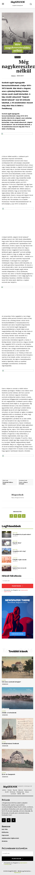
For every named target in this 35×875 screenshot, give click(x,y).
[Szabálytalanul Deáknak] (17, 729)
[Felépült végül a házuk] (6, 559)
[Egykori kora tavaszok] (6, 568)
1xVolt (15, 558)
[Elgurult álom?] (6, 542)
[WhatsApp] (23, 516)
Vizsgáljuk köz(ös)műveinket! (22, 534)
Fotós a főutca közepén (23, 483)
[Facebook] (11, 516)
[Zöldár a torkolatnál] (17, 698)
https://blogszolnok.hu (17, 497)
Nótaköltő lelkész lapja (8, 483)
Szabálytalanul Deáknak (10, 743)
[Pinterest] (19, 516)
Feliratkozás (16, 586)
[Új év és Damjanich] (17, 760)
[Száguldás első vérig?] (6, 551)
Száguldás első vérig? (19, 551)
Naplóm (15, 533)
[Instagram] (9, 820)
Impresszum (17, 872)
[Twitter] (15, 516)
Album (17, 41)
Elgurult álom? (17, 543)
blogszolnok (17, 495)
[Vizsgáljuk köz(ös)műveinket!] (6, 534)
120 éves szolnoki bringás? (11, 682)
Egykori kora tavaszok (19, 568)
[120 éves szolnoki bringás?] (17, 667)
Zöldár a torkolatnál (9, 713)
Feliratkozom (16, 858)
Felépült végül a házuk (19, 559)
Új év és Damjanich (8, 774)
